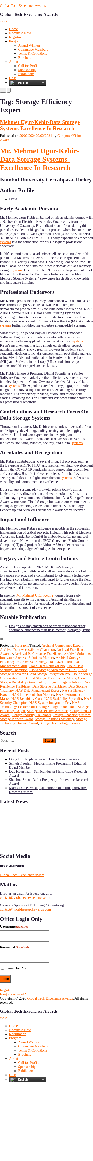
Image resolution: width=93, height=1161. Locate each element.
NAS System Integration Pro (49, 703)
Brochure (24, 57)
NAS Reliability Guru (27, 699)
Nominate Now (20, 33)
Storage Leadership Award (72, 715)
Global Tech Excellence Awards (23, 5)
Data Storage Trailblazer (49, 686)
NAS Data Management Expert (37, 690)
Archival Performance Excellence (38, 654)
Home (13, 29)
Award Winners (29, 45)
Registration (17, 37)
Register (6, 990)
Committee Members (33, 49)
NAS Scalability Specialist (63, 699)
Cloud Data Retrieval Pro (47, 666)
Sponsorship (27, 70)
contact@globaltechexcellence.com (25, 897)
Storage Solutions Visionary (54, 719)
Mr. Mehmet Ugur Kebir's (34, 595)
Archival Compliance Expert (62, 645)
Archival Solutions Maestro (34, 658)
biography (22, 645)
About (13, 62)
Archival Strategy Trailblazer (42, 662)
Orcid (13, 199)
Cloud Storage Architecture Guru (53, 670)
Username (14, 926)
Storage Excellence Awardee (47, 711)
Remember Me (15, 968)
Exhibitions (26, 74)
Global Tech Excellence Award (22, 875)
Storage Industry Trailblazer (31, 715)
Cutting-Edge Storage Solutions (59, 682)
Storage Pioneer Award (16, 719)
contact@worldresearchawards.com (25, 909)
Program (15, 41)
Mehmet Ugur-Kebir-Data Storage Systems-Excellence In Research (40, 125)
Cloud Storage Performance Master (51, 678)
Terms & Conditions (32, 53)
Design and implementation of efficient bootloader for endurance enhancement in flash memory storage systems (49, 628)
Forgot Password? (13, 994)
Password (14, 947)
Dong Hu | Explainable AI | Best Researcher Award (45, 759)
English (22, 82)
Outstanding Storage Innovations (52, 707)
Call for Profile (28, 66)
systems (5, 242)
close (3, 21)
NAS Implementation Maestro (32, 694)
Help (12, 78)
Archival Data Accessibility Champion (27, 649)
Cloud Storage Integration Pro (48, 674)
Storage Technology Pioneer (60, 723)
